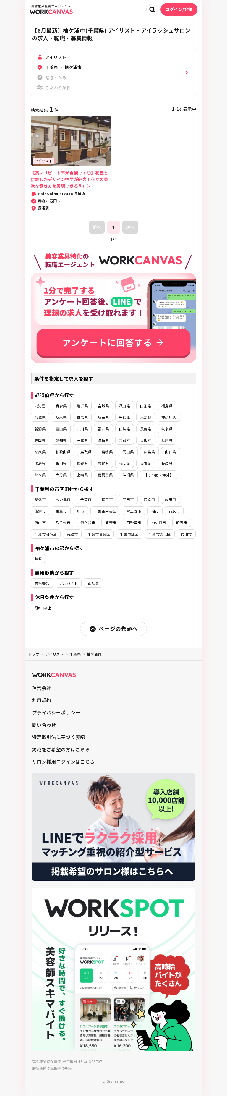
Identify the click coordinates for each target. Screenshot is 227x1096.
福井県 (103, 428)
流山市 (40, 522)
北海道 (40, 405)
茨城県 (40, 417)
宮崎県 (82, 474)
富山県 (61, 428)
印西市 (181, 522)
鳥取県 (85, 451)
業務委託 (42, 583)
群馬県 (82, 417)
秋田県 (124, 405)
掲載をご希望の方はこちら (61, 749)
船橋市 (40, 499)
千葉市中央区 (105, 510)
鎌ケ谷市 (87, 522)
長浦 (38, 558)
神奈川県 (168, 417)
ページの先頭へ (118, 628)
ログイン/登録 (179, 9)
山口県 (170, 451)
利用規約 (41, 700)
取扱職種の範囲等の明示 (52, 1068)
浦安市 (110, 522)
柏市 (155, 510)
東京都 (145, 417)
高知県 (103, 463)
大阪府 (145, 440)
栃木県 (61, 417)
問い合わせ (44, 724)
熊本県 (40, 474)
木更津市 (63, 499)
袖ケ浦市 (158, 522)
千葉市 (85, 499)
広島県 (149, 451)
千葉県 (124, 417)
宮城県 (103, 405)
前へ (97, 227)
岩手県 (82, 405)
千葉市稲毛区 (46, 533)
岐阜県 (166, 428)
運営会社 (41, 687)
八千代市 (63, 522)
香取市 (72, 533)
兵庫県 (166, 440)
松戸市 (107, 499)
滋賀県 (103, 440)
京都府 (124, 440)
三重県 (82, 440)
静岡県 (40, 440)
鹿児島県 (105, 474)
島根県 (107, 451)
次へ (130, 227)
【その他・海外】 (159, 474)
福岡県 (124, 463)
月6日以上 (43, 607)
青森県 (61, 405)
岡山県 (128, 451)
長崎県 (166, 463)
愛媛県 (82, 463)
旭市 (80, 510)
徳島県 (40, 463)
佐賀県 (145, 463)
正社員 (93, 583)
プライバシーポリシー (56, 712)
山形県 (145, 405)
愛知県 (61, 440)
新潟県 (40, 428)
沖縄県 (128, 474)
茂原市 (149, 499)
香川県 (61, 463)
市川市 (186, 533)
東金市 (61, 510)
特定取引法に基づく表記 (58, 737)
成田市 (170, 499)
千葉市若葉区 (99, 533)
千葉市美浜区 (160, 533)
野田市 (128, 499)
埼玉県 (103, 417)
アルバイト (68, 583)
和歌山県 (63, 451)
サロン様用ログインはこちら (63, 761)
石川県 (82, 428)
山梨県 (124, 428)
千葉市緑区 (129, 533)
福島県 (166, 405)
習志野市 (134, 510)
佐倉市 (40, 510)
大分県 (61, 474)
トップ (33, 654)
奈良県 (40, 451)
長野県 (145, 428)
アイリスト (55, 654)
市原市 (174, 510)
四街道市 (134, 522)
